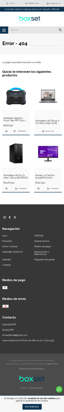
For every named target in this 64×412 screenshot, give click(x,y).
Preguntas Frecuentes (44, 259)
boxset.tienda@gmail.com (14, 335)
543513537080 (9, 324)
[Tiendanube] (32, 388)
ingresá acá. (52, 364)
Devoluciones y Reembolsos (41, 253)
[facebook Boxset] (10, 217)
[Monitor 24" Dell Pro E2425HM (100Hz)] (38, 188)
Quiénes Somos (42, 241)
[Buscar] (60, 29)
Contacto (6, 265)
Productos (7, 241)
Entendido (32, 407)
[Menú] (4, 30)
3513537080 (8, 330)
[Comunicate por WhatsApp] (59, 389)
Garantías (6, 259)
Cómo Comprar (10, 246)
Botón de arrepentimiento (32, 369)
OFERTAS (38, 236)
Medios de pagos (42, 246)
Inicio (4, 236)
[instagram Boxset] (4, 217)
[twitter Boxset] (15, 217)
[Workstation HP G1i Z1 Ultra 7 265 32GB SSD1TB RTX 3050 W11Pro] (6, 188)
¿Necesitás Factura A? (12, 252)
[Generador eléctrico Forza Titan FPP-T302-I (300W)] (6, 131)
